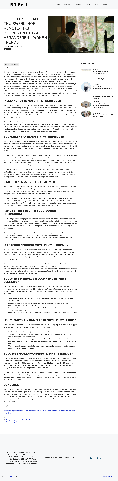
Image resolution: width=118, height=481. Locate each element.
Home (58, 4)
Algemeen (67, 4)
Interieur (78, 4)
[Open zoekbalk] (111, 4)
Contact (104, 4)
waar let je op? (98, 79)
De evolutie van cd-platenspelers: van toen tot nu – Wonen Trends (103, 114)
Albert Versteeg (8, 46)
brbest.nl (8, 476)
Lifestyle (87, 4)
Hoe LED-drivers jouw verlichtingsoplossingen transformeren (101, 105)
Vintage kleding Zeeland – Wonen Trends (18, 420)
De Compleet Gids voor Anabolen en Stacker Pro (101, 72)
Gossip (96, 4)
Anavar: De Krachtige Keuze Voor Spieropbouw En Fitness (103, 87)
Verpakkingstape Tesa (12, 422)
